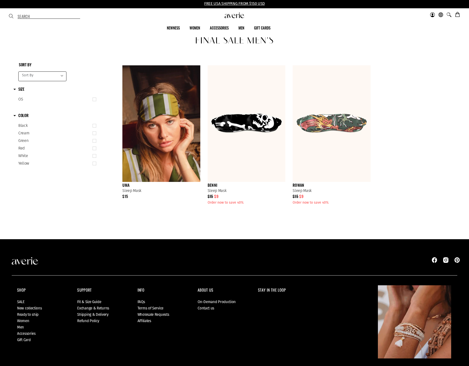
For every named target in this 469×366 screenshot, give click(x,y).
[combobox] (49, 16)
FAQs (141, 302)
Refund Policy (88, 321)
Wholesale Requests (153, 314)
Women (23, 321)
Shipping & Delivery (92, 314)
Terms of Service (150, 308)
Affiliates (144, 321)
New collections (29, 308)
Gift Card (24, 340)
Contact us (206, 308)
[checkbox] (56, 99)
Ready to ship (28, 314)
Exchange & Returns (93, 308)
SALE (21, 302)
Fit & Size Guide (89, 302)
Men (20, 327)
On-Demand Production (217, 302)
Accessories (26, 333)
